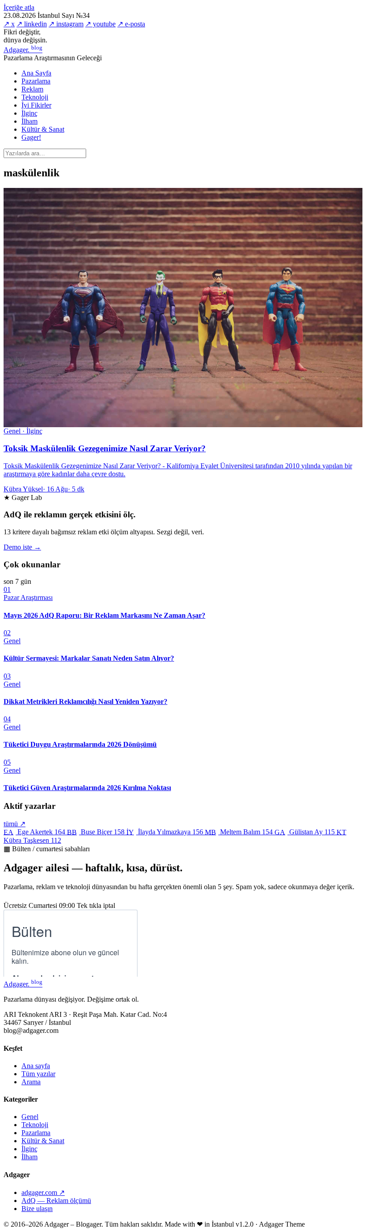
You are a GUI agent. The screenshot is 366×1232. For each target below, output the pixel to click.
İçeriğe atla (19, 7)
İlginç (29, 113)
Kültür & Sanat (42, 129)
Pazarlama (35, 81)
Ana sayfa (35, 1066)
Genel (29, 1116)
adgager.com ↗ (43, 1192)
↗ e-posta (131, 24)
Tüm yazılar (38, 1074)
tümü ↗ (14, 824)
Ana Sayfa (36, 73)
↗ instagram (66, 24)
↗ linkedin (32, 24)
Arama (31, 1082)
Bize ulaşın (37, 1208)
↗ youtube (100, 24)
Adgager (23, 50)
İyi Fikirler (36, 105)
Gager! (31, 137)
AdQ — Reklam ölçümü (56, 1200)
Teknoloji (34, 97)
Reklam (32, 89)
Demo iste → (22, 547)
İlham (29, 121)
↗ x (9, 24)
